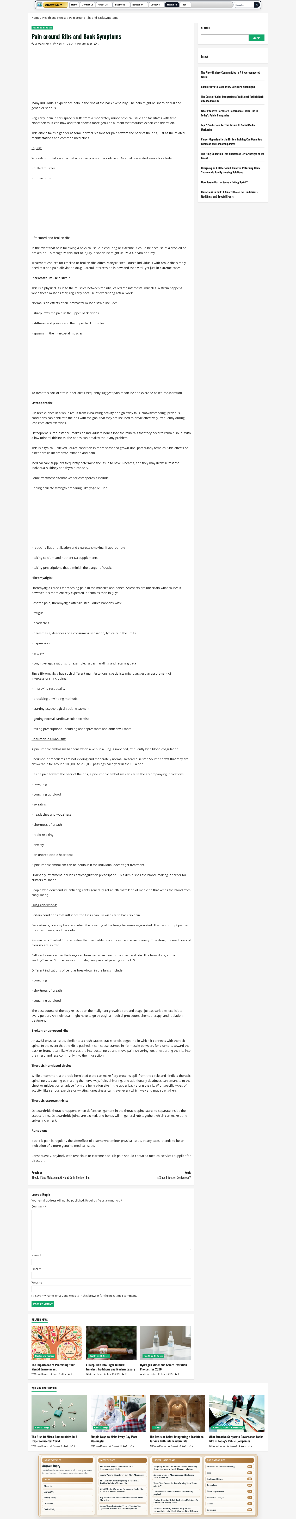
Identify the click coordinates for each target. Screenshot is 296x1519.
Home (74, 5)
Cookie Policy (50, 1509)
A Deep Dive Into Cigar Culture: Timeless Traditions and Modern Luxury (110, 1367)
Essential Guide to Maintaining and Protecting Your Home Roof (173, 1476)
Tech (183, 5)
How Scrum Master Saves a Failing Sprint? (224, 182)
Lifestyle (155, 5)
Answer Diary (53, 4)
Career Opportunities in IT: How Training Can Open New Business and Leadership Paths (231, 141)
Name (36, 1255)
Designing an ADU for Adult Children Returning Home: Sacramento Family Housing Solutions (231, 170)
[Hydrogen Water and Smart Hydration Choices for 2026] (165, 1343)
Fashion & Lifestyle (215, 1497)
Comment (39, 1206)
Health (170, 5)
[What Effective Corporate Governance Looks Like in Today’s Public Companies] (236, 1413)
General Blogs (42, 1427)
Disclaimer (48, 1503)
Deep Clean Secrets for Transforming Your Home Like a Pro (175, 1484)
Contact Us (87, 5)
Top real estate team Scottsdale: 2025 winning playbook (173, 1493)
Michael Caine (43, 43)
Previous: (61, 1175)
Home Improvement (216, 1491)
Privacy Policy (50, 1497)
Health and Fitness (42, 27)
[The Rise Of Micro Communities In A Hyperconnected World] (59, 1413)
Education (137, 5)
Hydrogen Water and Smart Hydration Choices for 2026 (163, 1367)
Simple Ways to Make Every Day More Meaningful (228, 87)
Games (210, 1503)
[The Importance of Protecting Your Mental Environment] (57, 1343)
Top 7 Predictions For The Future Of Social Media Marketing (121, 1499)
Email (36, 1269)
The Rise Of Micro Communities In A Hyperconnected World (54, 1438)
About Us (103, 5)
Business (120, 5)
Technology (212, 1485)
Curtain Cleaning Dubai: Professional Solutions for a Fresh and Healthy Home (176, 1501)
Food (209, 1472)
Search (205, 28)
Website (37, 1282)
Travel (156, 1427)
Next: (174, 1175)
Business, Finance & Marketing (228, 1427)
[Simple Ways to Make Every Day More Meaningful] (118, 1413)
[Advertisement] (111, 75)
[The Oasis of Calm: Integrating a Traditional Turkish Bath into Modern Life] (177, 1413)
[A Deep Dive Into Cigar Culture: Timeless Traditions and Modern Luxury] (111, 1343)
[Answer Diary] (39, 5)
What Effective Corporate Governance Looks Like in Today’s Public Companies (236, 1438)
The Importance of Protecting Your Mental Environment (53, 1367)
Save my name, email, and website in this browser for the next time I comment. (86, 1296)
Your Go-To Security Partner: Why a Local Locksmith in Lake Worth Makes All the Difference (175, 1509)
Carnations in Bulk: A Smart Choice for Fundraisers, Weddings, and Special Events (229, 194)
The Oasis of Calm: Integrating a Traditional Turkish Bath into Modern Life (177, 1438)
